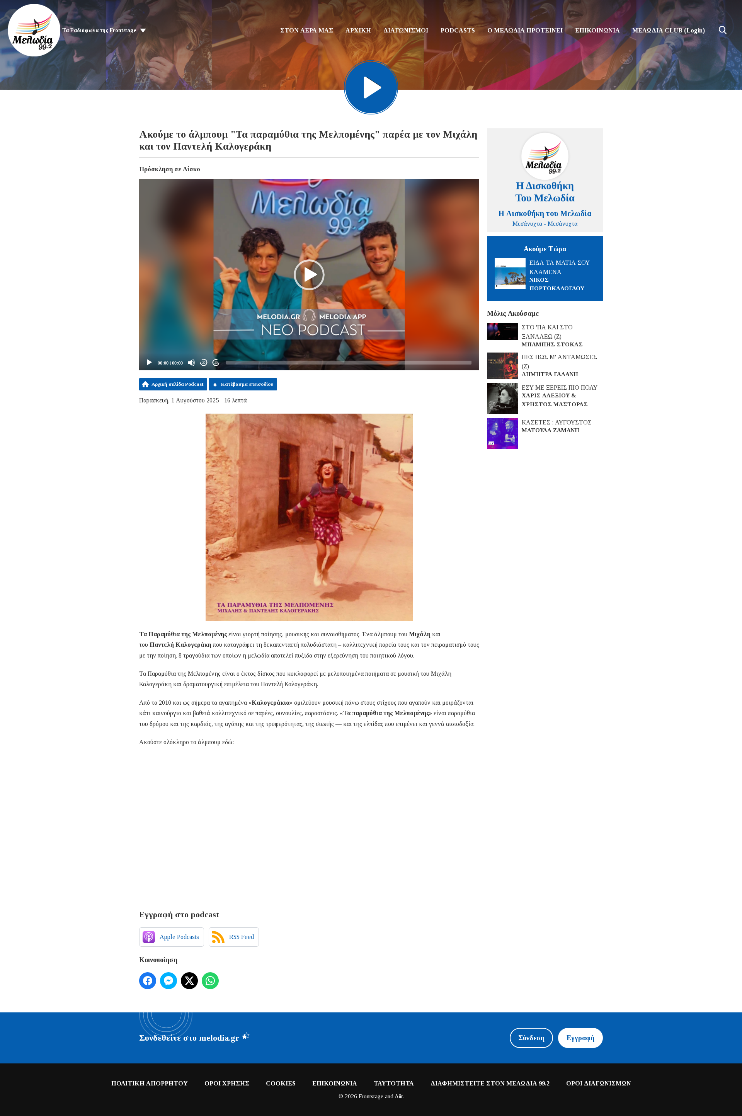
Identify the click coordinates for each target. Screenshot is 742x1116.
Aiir (399, 1096)
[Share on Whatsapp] (210, 980)
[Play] (149, 362)
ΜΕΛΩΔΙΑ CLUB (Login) (668, 30)
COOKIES (281, 1083)
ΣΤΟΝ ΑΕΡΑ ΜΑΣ (306, 30)
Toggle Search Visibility (723, 30)
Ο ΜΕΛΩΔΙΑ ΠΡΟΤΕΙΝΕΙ (525, 30)
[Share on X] (189, 980)
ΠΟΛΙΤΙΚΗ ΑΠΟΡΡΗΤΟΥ (149, 1083)
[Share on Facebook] (147, 980)
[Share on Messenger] (168, 980)
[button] (309, 274)
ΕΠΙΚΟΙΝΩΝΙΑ (597, 30)
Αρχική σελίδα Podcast (177, 384)
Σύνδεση (531, 1038)
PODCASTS (458, 30)
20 (203, 363)
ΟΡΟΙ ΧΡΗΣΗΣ (226, 1083)
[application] (309, 274)
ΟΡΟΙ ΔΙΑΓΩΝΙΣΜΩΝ (598, 1083)
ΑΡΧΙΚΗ (358, 30)
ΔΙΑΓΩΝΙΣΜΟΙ (405, 30)
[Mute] (191, 362)
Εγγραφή (580, 1038)
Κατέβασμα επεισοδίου (247, 384)
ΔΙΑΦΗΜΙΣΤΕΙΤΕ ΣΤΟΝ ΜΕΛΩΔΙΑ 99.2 (490, 1083)
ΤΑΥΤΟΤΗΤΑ (394, 1083)
